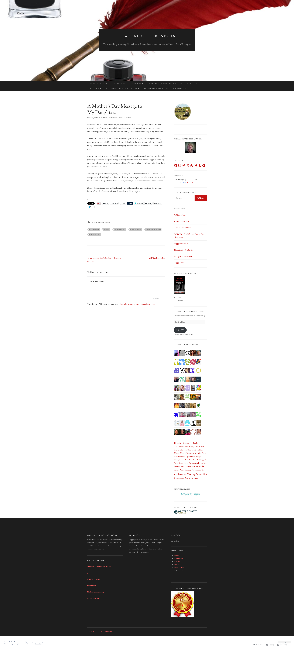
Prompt (177, 459)
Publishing (192, 460)
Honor (94, 222)
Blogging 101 (187, 443)
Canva (176, 555)
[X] (188, 165)
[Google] (204, 165)
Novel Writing (179, 456)
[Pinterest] (184, 165)
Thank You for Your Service (183, 250)
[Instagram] (180, 165)
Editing (192, 446)
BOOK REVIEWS (112, 89)
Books (195, 443)
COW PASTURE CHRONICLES (147, 36)
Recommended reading (197, 463)
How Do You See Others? (183, 228)
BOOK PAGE (94, 89)
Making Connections (181, 221)
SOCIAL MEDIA (186, 83)
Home (92, 83)
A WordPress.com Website (99, 632)
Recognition (95, 234)
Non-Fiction (135, 229)
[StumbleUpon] (192, 165)
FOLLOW (180, 330)
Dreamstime (178, 558)
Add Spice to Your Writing (183, 256)
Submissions (196, 470)
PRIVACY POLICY (120, 83)
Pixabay (177, 561)
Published (184, 460)
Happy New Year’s (181, 243)
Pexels (176, 564)
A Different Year (180, 215)
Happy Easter (179, 262)
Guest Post (191, 450)
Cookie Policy (38, 644)
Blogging (178, 443)
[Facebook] (176, 165)
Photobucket (179, 567)
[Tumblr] (200, 165)
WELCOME (104, 83)
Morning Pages (200, 453)
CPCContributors (181, 446)
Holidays (200, 450)
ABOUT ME (136, 83)
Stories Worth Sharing (182, 470)
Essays (197, 446)
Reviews (177, 466)
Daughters (94, 229)
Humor (183, 453)
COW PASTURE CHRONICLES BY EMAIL (189, 311)
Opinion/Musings (104, 222)
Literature (190, 453)
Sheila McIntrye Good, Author (116, 118)
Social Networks (198, 466)
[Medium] (196, 165)
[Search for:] (190, 198)
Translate (190, 183)
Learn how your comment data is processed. (138, 304)
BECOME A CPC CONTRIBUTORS (161, 83)
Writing (191, 474)
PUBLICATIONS (131, 89)
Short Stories (186, 466)
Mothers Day (120, 229)
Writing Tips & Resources (156, 89)
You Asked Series (180, 89)
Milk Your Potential (157, 258)
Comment (157, 298)
